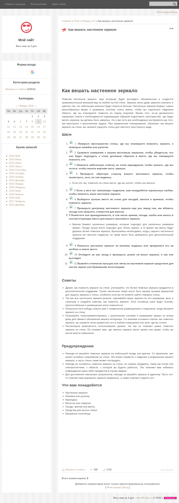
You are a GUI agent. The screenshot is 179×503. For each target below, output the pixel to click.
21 (26, 132)
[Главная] (26, 32)
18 (8, 132)
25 (8, 137)
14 (26, 126)
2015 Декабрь (17, 180)
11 (8, 126)
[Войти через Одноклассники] (38, 72)
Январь (86, 21)
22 (32, 132)
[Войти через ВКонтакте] (20, 72)
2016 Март (15, 190)
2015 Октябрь (17, 173)
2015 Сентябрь (17, 169)
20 (20, 132)
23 (38, 132)
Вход (174, 12)
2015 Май (14, 155)
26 (14, 137)
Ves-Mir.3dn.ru (144, 497)
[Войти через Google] (32, 72)
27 (20, 137)
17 (44, 126)
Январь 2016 (26, 105)
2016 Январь (16, 183)
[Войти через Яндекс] (26, 72)
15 (32, 126)
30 (38, 137)
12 (14, 126)
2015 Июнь (15, 159)
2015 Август (15, 166)
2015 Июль (15, 162)
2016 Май (14, 197)
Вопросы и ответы (75, 469)
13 (20, 126)
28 (26, 137)
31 (44, 137)
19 (14, 132)
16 (38, 126)
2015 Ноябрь (16, 176)
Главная (66, 21)
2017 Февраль (17, 201)
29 (32, 137)
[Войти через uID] (14, 72)
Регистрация (163, 12)
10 (44, 121)
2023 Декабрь (17, 204)
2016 (77, 21)
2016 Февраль (17, 187)
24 (44, 132)
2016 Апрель (16, 194)
